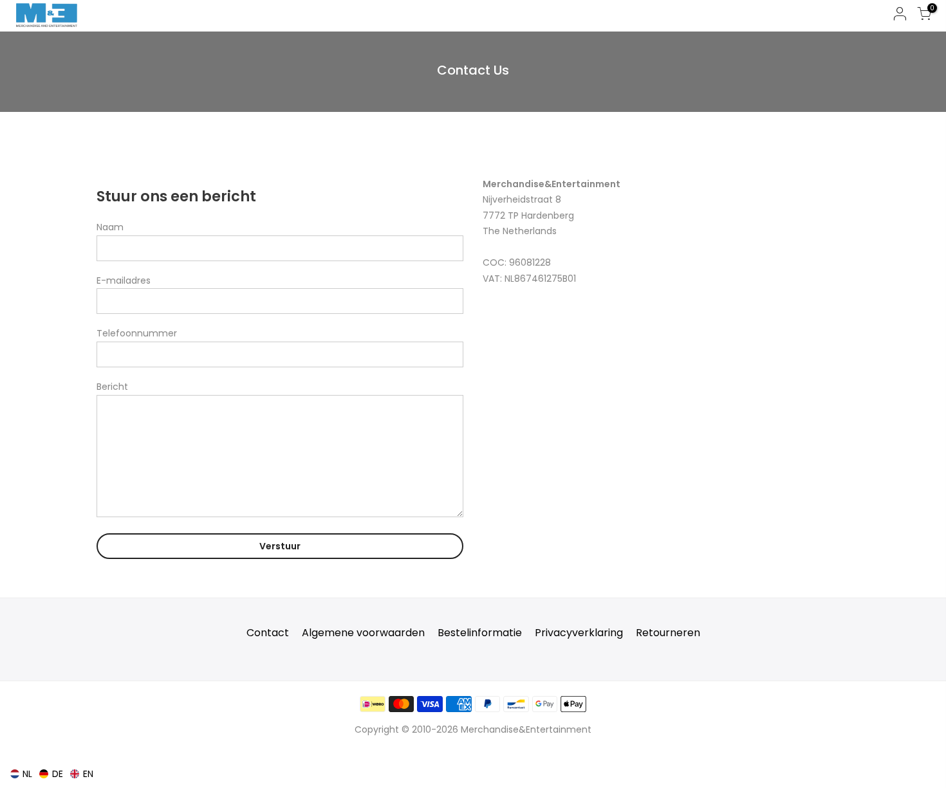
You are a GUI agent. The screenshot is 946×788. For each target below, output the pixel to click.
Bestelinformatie (480, 632)
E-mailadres (124, 280)
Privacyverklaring (579, 632)
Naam (110, 227)
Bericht (112, 386)
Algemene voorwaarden (363, 632)
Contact (267, 632)
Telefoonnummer (137, 333)
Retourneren (668, 632)
